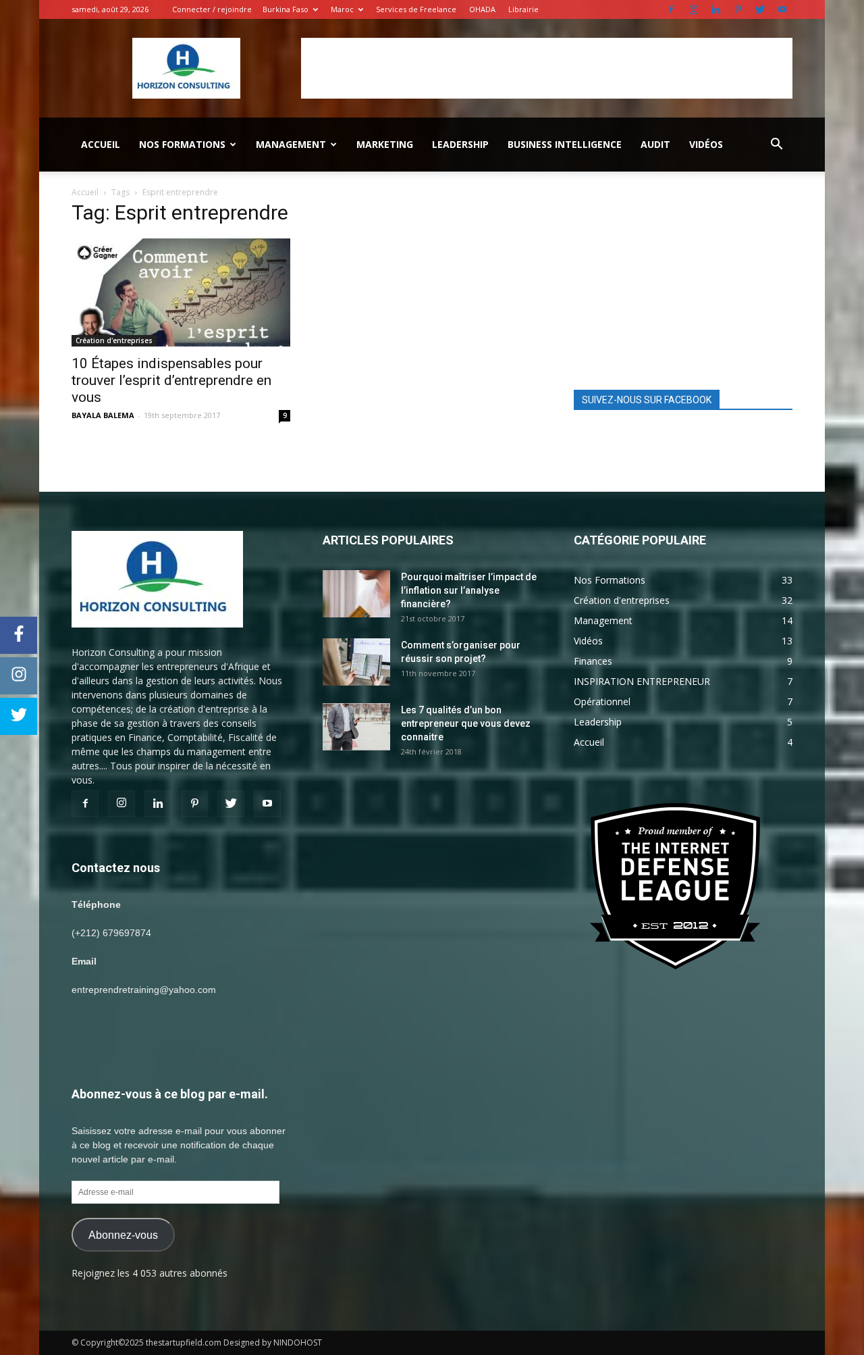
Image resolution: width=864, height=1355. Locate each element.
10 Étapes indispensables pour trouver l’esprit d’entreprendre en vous (171, 380)
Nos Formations (182, 144)
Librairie (523, 9)
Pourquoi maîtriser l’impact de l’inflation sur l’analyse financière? (469, 590)
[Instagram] (693, 9)
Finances (593, 661)
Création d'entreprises (114, 340)
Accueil (100, 144)
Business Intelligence (565, 144)
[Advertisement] (546, 68)
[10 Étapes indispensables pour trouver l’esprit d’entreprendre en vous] (181, 292)
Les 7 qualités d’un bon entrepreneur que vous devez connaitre (466, 723)
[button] (776, 144)
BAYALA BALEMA (103, 415)
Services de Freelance (416, 9)
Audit (655, 144)
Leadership (460, 144)
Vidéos (706, 144)
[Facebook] (671, 9)
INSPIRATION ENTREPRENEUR (642, 681)
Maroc (342, 9)
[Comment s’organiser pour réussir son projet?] (356, 662)
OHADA (482, 9)
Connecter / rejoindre (212, 9)
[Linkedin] (715, 9)
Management (291, 144)
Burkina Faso (285, 9)
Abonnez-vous (123, 1235)
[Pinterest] (738, 9)
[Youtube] (782, 9)
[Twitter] (760, 9)
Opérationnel (602, 701)
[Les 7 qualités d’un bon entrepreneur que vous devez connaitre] (356, 726)
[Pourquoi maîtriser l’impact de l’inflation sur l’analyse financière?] (356, 593)
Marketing (384, 144)
